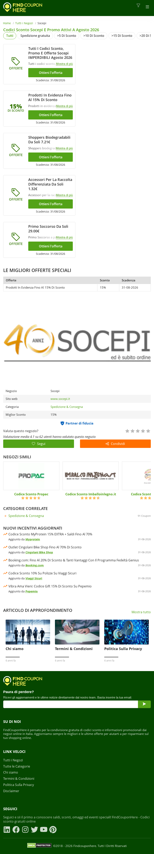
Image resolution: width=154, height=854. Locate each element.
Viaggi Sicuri (33, 578)
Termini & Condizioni (18, 779)
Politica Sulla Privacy (18, 785)
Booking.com (34, 565)
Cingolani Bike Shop (39, 552)
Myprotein (32, 539)
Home (7, 23)
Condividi (118, 444)
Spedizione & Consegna (67, 407)
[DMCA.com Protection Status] (39, 846)
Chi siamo (10, 772)
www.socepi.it (60, 399)
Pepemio (31, 591)
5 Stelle (148, 431)
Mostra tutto (141, 612)
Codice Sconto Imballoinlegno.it (90, 494)
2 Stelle (132, 431)
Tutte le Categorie (16, 766)
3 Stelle (137, 431)
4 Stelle (142, 431)
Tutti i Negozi (24, 23)
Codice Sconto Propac (31, 494)
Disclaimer (11, 791)
